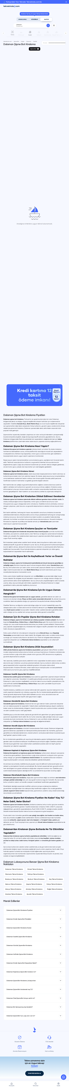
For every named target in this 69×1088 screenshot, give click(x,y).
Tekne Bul (35, 1085)
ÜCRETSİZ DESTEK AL (34, 1073)
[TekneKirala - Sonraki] (65, 33)
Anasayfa (11, 1085)
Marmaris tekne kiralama (31, 640)
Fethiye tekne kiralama (21, 721)
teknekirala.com (46, 521)
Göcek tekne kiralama (45, 822)
